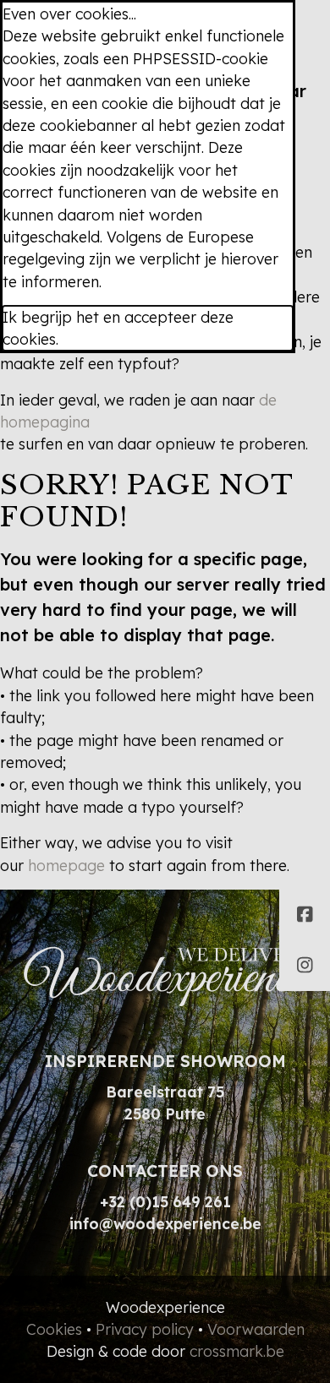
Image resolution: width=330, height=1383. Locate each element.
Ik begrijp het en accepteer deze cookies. (118, 328)
